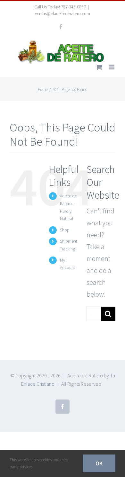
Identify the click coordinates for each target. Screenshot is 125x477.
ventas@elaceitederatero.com (62, 13)
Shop (65, 230)
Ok (99, 463)
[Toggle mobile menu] (112, 67)
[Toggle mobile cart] (99, 67)
